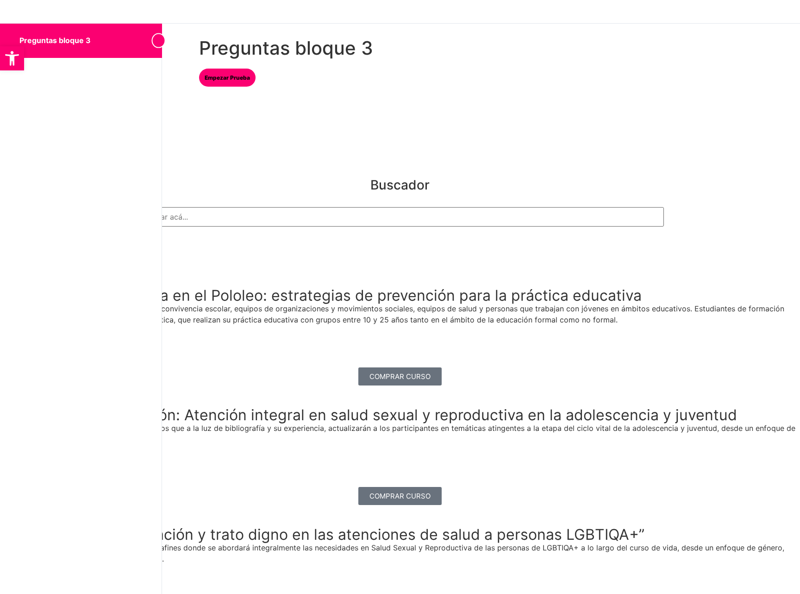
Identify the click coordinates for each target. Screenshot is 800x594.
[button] (12, 58)
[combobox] (400, 217)
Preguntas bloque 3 (55, 40)
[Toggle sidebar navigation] (154, 40)
